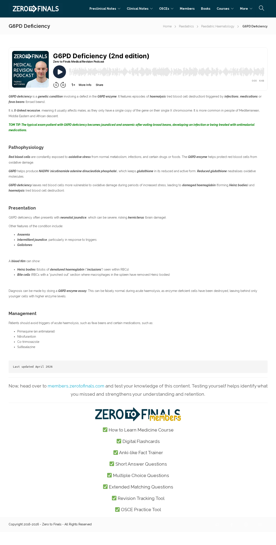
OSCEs (164, 8)
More (244, 8)
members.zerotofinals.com (76, 386)
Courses (223, 8)
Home (167, 26)
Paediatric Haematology (217, 26)
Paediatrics (186, 26)
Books (205, 8)
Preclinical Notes (102, 8)
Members (187, 8)
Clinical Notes (137, 8)
